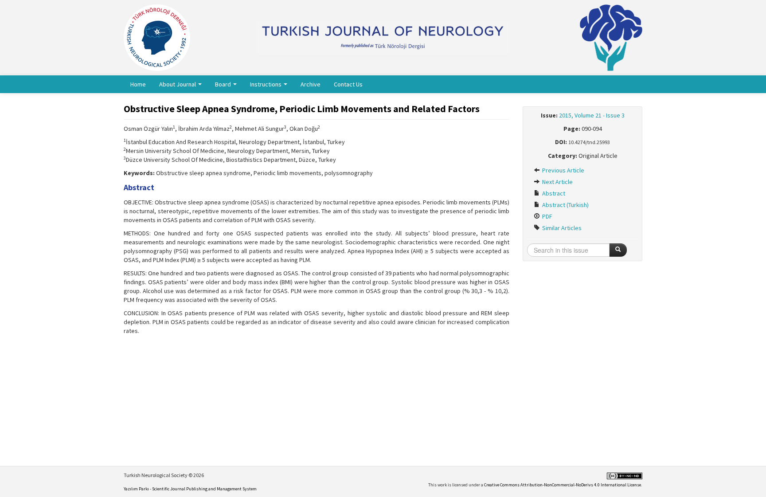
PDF (546, 216)
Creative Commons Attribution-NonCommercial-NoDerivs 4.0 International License (562, 485)
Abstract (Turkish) (565, 205)
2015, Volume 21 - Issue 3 (592, 115)
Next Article (557, 182)
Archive (310, 84)
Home (138, 84)
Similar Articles (561, 228)
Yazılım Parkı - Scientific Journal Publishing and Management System (190, 489)
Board (223, 84)
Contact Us (348, 84)
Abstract (553, 193)
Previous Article (562, 170)
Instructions (266, 84)
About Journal (178, 84)
